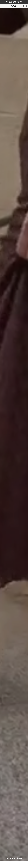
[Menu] (1, 6)
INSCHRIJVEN (15, 2)
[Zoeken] (4, 6)
